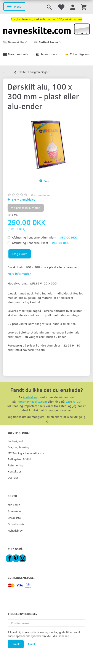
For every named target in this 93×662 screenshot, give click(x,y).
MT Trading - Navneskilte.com (26, 453)
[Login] (73, 7)
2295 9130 (73, 401)
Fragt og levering (18, 447)
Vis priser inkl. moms (25, 208)
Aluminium (44, 237)
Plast (40, 243)
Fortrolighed (15, 441)
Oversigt (13, 477)
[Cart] (84, 7)
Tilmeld (15, 644)
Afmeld (32, 644)
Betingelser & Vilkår (20, 459)
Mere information (19, 273)
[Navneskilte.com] (46, 28)
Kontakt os (14, 471)
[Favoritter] (61, 7)
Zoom (47, 181)
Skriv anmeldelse (23, 199)
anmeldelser (41, 195)
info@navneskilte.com (32, 401)
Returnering (15, 465)
